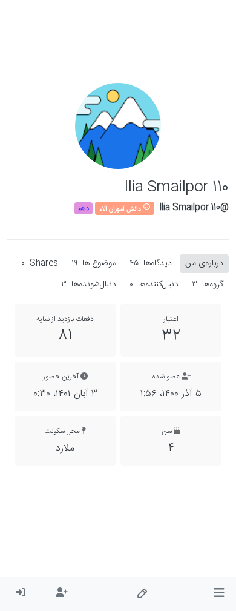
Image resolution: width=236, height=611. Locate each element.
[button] (218, 594)
